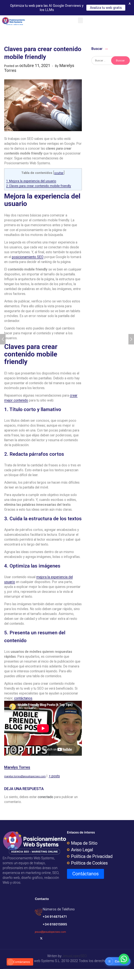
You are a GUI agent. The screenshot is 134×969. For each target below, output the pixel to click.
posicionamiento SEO (27, 257)
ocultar (59, 173)
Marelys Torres (17, 767)
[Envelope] (69, 938)
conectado (45, 797)
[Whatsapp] (74, 938)
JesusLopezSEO (74, 956)
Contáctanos (21, 962)
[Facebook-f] (35, 938)
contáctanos (23, 698)
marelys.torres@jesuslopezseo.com (25, 776)
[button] (80, 20)
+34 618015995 (55, 924)
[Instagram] (52, 938)
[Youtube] (47, 938)
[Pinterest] (63, 938)
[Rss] (58, 938)
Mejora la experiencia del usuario (31, 181)
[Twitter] (41, 938)
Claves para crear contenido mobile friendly (38, 186)
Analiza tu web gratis (106, 8)
